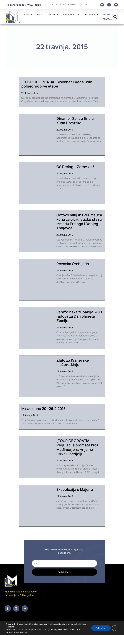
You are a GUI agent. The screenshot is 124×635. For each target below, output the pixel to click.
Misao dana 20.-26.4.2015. (44, 408)
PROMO (106, 14)
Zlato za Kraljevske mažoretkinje (72, 362)
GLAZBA (51, 14)
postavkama (21, 632)
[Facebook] (102, 4)
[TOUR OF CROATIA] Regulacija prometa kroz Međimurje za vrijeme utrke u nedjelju (77, 447)
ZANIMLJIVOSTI (69, 14)
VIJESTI (26, 14)
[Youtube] (116, 4)
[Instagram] (109, 4)
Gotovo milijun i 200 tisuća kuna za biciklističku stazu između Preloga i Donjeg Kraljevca (79, 221)
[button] (115, 17)
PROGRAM (107, 19)
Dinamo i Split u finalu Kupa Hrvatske (75, 120)
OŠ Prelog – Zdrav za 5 (75, 166)
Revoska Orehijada (72, 263)
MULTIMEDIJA (89, 14)
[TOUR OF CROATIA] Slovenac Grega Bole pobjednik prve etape (56, 84)
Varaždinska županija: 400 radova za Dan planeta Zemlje (79, 316)
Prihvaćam (101, 628)
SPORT (40, 14)
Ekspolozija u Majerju (74, 489)
